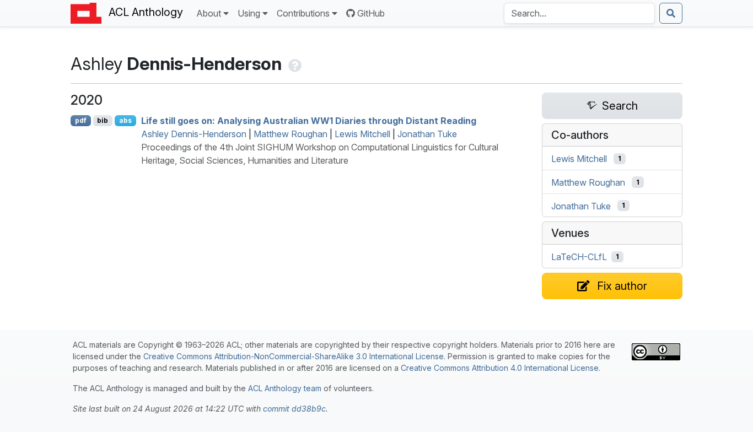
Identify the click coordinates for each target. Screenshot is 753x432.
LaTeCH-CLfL (579, 256)
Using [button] (249, 13)
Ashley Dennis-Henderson (193, 133)
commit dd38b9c (294, 408)
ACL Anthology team (284, 388)
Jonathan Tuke (427, 133)
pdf (81, 120)
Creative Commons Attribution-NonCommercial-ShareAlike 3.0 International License (293, 356)
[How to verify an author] (294, 63)
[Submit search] (670, 13)
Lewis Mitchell (362, 133)
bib (102, 120)
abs (125, 120)
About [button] (208, 13)
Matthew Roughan (290, 133)
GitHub (371, 13)
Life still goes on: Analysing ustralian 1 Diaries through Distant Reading (308, 120)
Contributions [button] (303, 13)
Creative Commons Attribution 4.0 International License (500, 367)
